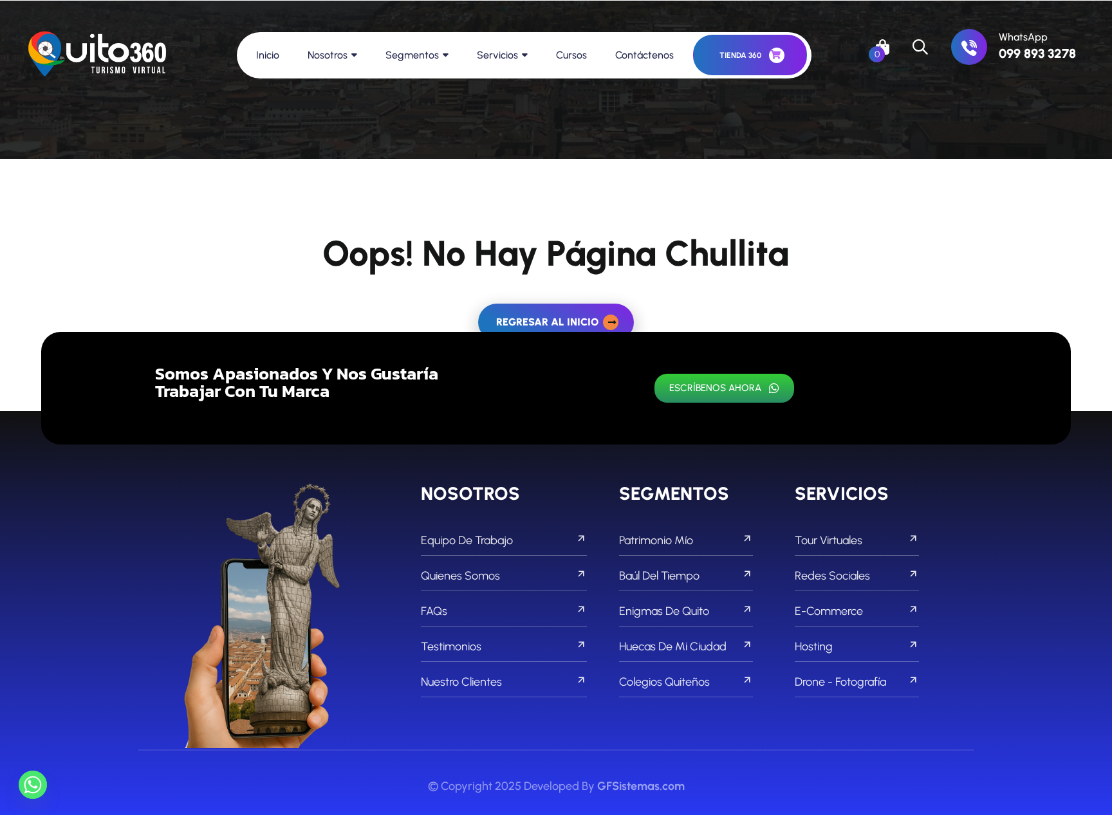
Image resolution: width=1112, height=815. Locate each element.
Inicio (267, 55)
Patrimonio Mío (656, 540)
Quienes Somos (460, 576)
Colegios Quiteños (664, 682)
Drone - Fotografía (840, 682)
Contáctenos (644, 55)
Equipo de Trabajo (467, 540)
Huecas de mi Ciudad (673, 646)
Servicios (497, 55)
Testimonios (451, 646)
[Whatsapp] (33, 785)
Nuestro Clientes (461, 682)
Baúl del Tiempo (659, 576)
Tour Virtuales (828, 540)
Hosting (814, 646)
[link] (969, 47)
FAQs (434, 611)
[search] (920, 47)
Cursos (571, 55)
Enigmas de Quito (664, 611)
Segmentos (412, 55)
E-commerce (829, 611)
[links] (97, 55)
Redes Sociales (832, 576)
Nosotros (328, 55)
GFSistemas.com (641, 786)
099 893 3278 (1037, 53)
